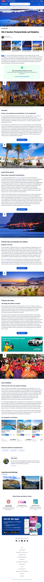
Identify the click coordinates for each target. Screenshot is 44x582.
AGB (22, 566)
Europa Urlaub (8, 7)
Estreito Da (5, 260)
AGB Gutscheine (22, 568)
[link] (39, 4)
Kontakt (31, 1)
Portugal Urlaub (14, 7)
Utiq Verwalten (22, 564)
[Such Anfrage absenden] (29, 4)
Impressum (22, 576)
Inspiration (26, 7)
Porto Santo (18, 177)
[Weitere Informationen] (40, 439)
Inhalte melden (22, 550)
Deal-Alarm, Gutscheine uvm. (22, 552)
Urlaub (3, 7)
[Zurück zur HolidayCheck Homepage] (4, 4)
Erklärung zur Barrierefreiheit (22, 571)
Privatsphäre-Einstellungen (22, 561)
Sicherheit (22, 573)
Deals (3, 1)
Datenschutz (22, 559)
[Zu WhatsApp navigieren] (27, 541)
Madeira (5, 55)
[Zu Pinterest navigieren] (25, 541)
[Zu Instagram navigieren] (19, 541)
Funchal (34, 116)
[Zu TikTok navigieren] (22, 541)
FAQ (22, 547)
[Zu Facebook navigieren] (16, 541)
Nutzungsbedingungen (22, 557)
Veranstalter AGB (22, 554)
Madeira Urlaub (20, 7)
